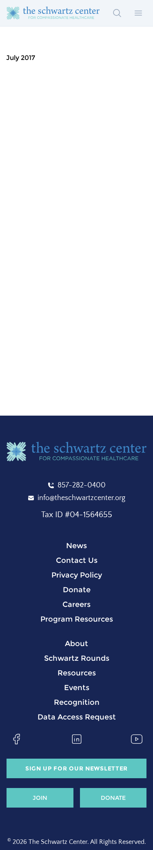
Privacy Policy (76, 575)
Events (76, 687)
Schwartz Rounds (76, 658)
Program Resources (76, 619)
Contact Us (77, 560)
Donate (77, 589)
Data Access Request (77, 717)
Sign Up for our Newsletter (76, 768)
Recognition (77, 702)
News (76, 545)
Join (40, 797)
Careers (76, 604)
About (76, 643)
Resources (77, 672)
